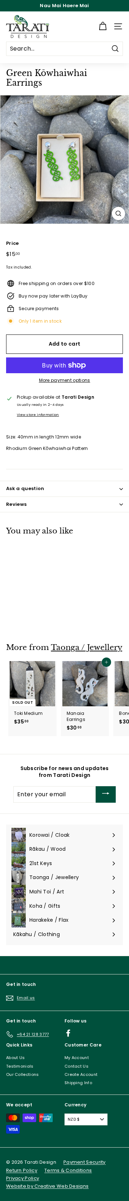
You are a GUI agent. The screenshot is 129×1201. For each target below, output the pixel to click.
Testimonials (20, 1066)
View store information (38, 414)
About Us (15, 1057)
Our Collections (22, 1074)
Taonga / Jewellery (86, 647)
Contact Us (76, 1066)
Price (12, 243)
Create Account (80, 1074)
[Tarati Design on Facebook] (68, 1033)
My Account (76, 1057)
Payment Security (84, 1162)
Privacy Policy (22, 1178)
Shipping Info (78, 1083)
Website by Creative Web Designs (47, 1186)
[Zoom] (118, 213)
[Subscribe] (106, 794)
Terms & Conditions (68, 1170)
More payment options (64, 380)
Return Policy (21, 1170)
